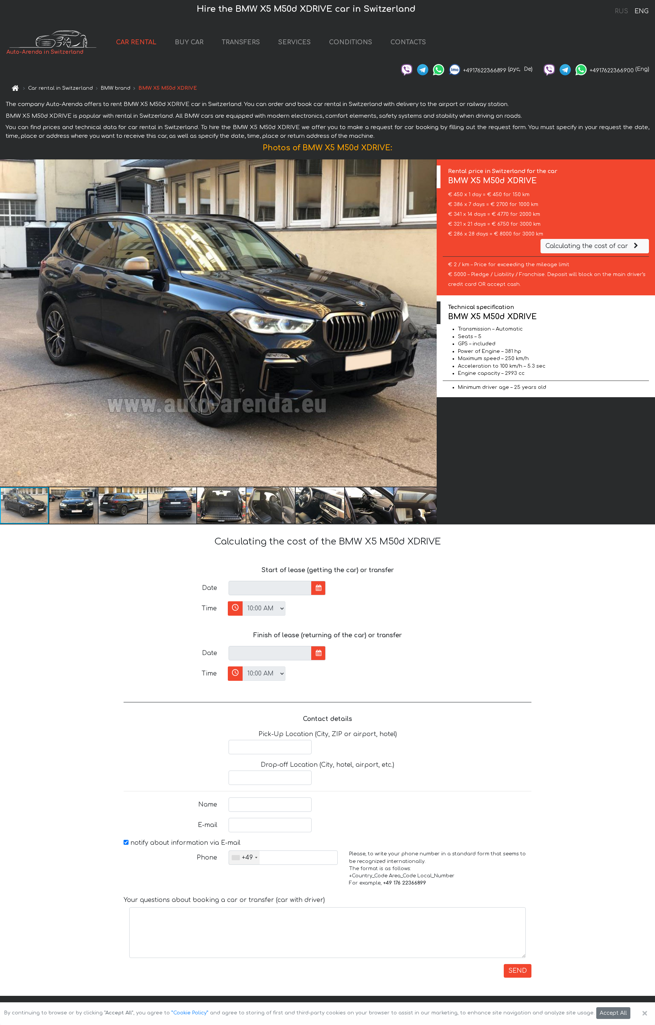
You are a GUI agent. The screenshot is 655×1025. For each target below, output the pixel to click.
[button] (74, 505)
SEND (517, 970)
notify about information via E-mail (184, 842)
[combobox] (244, 857)
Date (209, 588)
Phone (207, 857)
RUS (621, 11)
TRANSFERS (241, 42)
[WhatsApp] (438, 69)
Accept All (613, 1013)
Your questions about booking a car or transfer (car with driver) (224, 900)
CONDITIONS (350, 42)
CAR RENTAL (136, 42)
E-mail (207, 825)
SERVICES (294, 42)
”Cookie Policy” (189, 1013)
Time (209, 608)
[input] (270, 588)
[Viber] (407, 69)
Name (207, 804)
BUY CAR (189, 42)
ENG (641, 11)
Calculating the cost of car (587, 246)
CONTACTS (408, 42)
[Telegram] (422, 69)
